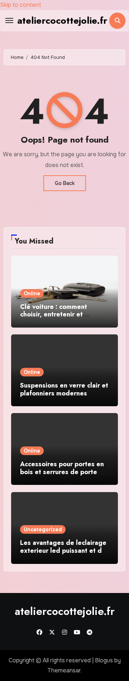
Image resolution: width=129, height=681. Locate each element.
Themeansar (64, 670)
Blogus (104, 660)
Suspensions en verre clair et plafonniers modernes (64, 389)
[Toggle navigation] (9, 20)
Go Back (65, 183)
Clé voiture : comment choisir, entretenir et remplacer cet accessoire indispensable (58, 318)
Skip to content (20, 5)
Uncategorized (43, 529)
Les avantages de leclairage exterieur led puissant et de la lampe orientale (63, 550)
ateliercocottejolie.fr (62, 20)
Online (32, 293)
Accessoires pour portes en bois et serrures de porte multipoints (62, 471)
